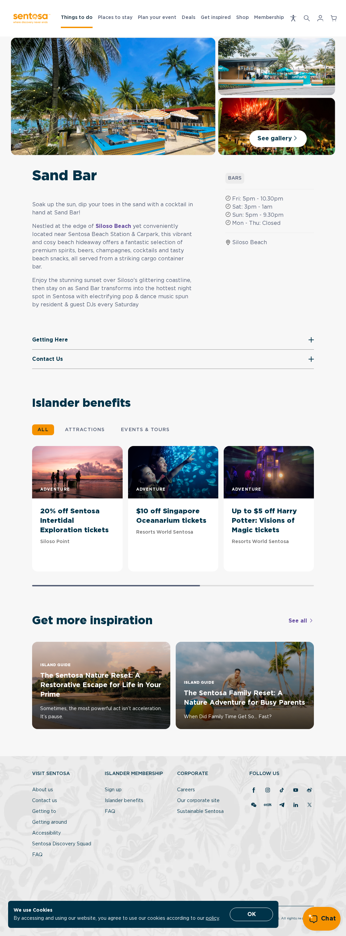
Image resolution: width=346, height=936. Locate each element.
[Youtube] (296, 790)
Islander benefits (124, 800)
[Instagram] (268, 790)
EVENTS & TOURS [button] (145, 429)
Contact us (44, 800)
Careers (186, 790)
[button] (293, 18)
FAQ (37, 854)
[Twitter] (309, 805)
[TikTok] (282, 790)
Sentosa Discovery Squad (61, 844)
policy (212, 918)
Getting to (44, 811)
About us (42, 790)
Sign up (113, 790)
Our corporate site (198, 800)
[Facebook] (254, 790)
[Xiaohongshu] (268, 805)
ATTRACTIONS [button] (85, 429)
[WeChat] (254, 805)
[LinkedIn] (296, 805)
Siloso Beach (113, 226)
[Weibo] (309, 790)
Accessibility (46, 833)
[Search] (307, 18)
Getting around (49, 822)
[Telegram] (282, 805)
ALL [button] (43, 429)
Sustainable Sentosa (200, 811)
